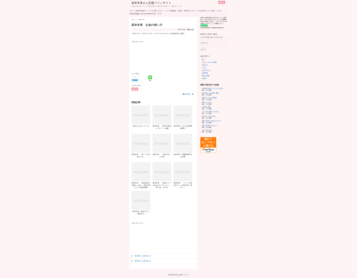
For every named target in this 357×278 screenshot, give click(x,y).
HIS (203, 59)
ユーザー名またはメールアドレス (212, 37)
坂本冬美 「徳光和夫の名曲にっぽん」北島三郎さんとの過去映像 (141, 185)
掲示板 (180, 10)
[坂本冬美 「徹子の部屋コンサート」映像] (162, 115)
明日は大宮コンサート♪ (209, 125)
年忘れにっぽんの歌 (208, 116)
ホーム (132, 10)
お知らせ (205, 65)
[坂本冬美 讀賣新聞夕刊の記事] (183, 143)
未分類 (191, 29)
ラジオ (159, 13)
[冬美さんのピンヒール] (141, 115)
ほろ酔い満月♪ (207, 107)
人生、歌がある (207, 130)
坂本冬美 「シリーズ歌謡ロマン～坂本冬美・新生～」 (183, 185)
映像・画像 (205, 75)
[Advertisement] (147, 56)
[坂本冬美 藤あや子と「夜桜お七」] (141, 200)
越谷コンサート (207, 102)
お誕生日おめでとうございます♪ (212, 88)
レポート (219, 10)
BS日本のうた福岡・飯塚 (210, 93)
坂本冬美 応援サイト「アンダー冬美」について (149, 10)
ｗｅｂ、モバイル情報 (209, 62)
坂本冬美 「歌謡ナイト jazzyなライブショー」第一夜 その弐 (163, 185)
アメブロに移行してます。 (211, 111)
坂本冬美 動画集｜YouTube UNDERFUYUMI (143, 13)
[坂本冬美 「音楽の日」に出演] (162, 143)
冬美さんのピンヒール (140, 126)
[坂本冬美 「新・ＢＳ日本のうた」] (141, 143)
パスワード (204, 43)
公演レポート (206, 70)
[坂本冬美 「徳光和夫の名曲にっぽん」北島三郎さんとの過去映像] (141, 171)
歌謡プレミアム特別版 (209, 97)
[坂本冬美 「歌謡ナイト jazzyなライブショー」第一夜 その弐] (162, 171)
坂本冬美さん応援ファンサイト (151, 2)
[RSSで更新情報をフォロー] (223, 2)
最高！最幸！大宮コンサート (211, 121)
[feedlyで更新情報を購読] (219, 2)
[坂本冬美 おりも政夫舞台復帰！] (183, 115)
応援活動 (205, 73)
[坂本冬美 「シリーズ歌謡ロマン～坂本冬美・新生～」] (183, 171)
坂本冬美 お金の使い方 (143, 255)
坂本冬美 (187, 94)
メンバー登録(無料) (170, 10)
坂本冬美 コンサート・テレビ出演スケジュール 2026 (199, 10)
